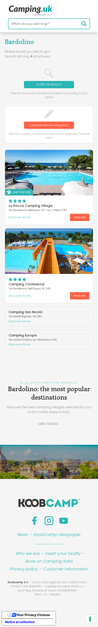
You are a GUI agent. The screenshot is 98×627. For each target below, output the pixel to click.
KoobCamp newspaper (57, 534)
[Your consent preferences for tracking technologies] (90, 619)
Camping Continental (26, 284)
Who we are (27, 553)
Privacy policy (24, 569)
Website (80, 217)
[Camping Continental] (49, 251)
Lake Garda (48, 423)
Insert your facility (63, 553)
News (22, 534)
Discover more (20, 217)
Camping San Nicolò (25, 312)
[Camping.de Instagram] (49, 520)
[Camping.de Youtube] (63, 520)
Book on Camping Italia (49, 561)
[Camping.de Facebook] (34, 520)
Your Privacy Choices (33, 615)
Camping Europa (23, 335)
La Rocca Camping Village (30, 205)
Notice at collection (20, 622)
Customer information (66, 569)
